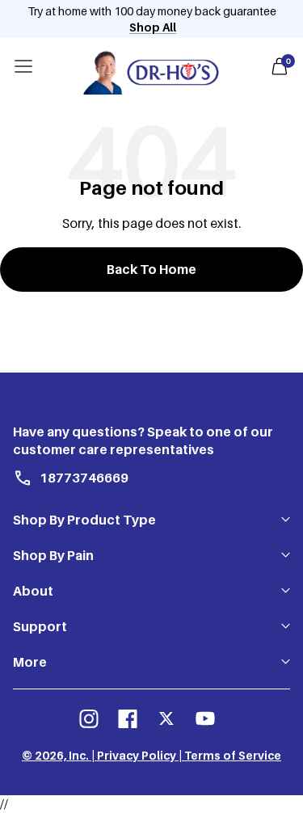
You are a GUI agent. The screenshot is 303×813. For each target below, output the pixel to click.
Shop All (152, 27)
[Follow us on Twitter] (166, 718)
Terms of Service (232, 755)
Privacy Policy (136, 755)
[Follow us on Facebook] (127, 718)
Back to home (151, 269)
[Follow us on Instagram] (89, 718)
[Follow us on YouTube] (205, 718)
